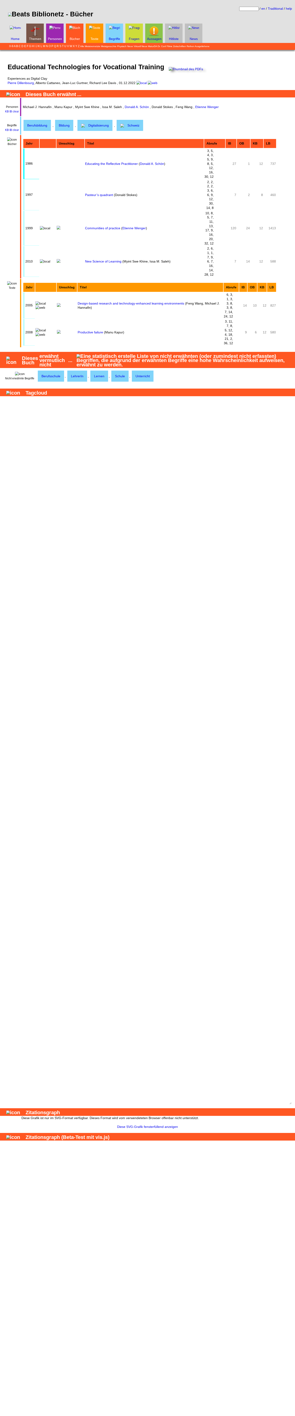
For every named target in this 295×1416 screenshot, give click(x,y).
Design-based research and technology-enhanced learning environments (131, 303)
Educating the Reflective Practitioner (111, 164)
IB (10, 111)
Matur (151, 46)
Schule (120, 376)
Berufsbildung (37, 125)
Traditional (275, 8)
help (289, 8)
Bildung (64, 125)
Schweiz (133, 125)
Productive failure (90, 332)
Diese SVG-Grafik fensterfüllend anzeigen (147, 1127)
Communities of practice (102, 228)
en (263, 8)
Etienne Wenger (207, 107)
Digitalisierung (98, 125)
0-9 (11, 46)
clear (16, 111)
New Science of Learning (103, 261)
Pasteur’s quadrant (99, 195)
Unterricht (143, 376)
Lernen (99, 376)
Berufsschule (50, 376)
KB (7, 111)
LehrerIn (77, 376)
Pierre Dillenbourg (21, 83)
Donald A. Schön (137, 107)
